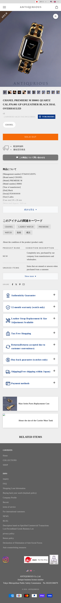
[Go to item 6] (29, 92)
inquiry (6, 479)
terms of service (9, 507)
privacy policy (8, 534)
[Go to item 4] (19, 92)
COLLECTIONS (10, 460)
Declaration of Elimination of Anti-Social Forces (22, 543)
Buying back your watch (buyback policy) (20, 493)
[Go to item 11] (53, 92)
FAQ (5, 484)
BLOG (5, 521)
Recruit (6, 502)
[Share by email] (23, 284)
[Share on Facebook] (12, 284)
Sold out (31, 137)
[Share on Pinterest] (20, 284)
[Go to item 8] (39, 92)
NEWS (6, 516)
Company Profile (10, 498)
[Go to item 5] (24, 92)
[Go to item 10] (48, 92)
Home (5, 456)
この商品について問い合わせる (32, 157)
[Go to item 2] (10, 92)
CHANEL (9, 125)
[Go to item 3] (14, 92)
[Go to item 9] (43, 92)
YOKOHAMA (48, 117)
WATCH (8, 233)
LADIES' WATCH (25, 227)
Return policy (8, 538)
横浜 (28, 233)
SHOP (5, 465)
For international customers (14, 512)
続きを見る (29, 210)
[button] (30, 296)
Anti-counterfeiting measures (14, 547)
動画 (19, 233)
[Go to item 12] (58, 92)
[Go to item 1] (5, 92)
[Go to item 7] (34, 92)
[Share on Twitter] (16, 284)
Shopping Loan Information (14, 488)
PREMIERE (44, 227)
